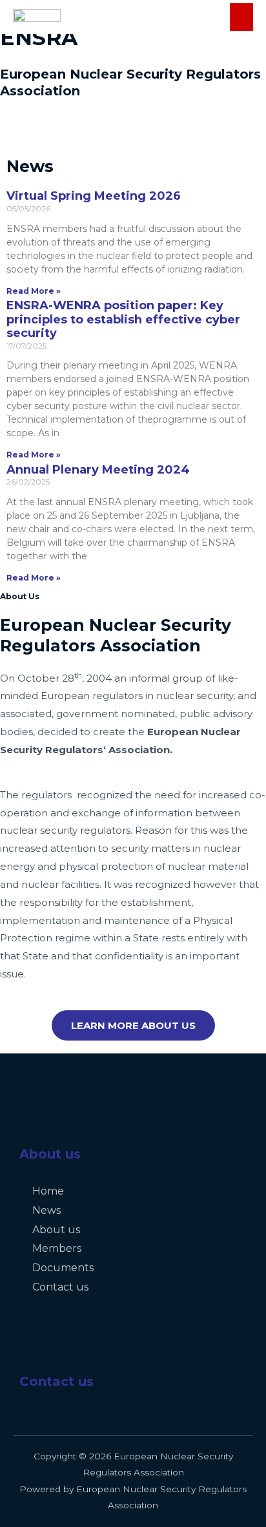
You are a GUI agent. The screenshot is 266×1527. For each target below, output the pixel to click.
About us (50, 1154)
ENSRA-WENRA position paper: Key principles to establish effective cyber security (123, 319)
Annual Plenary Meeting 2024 (98, 470)
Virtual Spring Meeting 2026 (93, 196)
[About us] (35, 1124)
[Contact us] (35, 1352)
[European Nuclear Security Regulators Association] (37, 17)
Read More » (33, 291)
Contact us (56, 1381)
